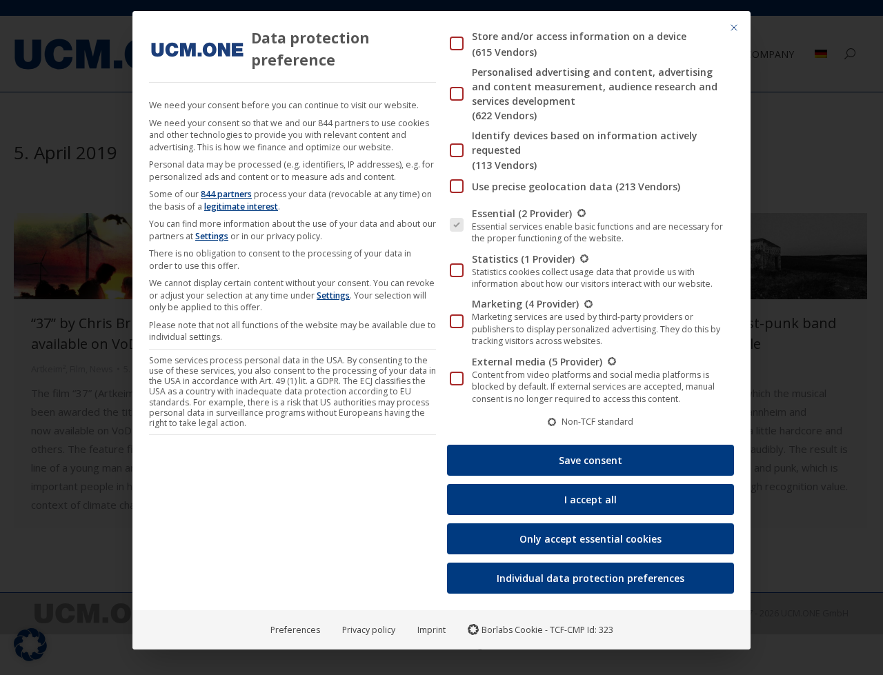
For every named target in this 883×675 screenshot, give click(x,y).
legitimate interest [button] (241, 206)
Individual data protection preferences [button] (590, 578)
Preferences (295, 630)
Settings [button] (211, 236)
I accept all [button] (590, 499)
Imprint (431, 630)
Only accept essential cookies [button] (590, 538)
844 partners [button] (226, 194)
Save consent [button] (590, 460)
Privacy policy (368, 630)
